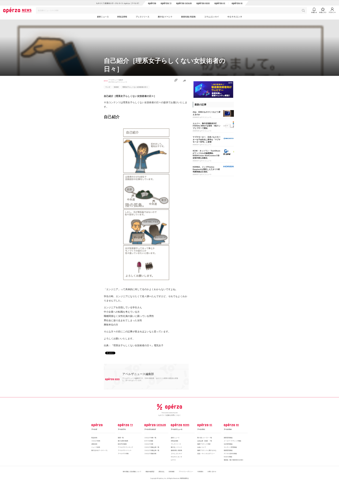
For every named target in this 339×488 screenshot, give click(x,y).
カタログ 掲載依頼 (150, 453)
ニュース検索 (95, 447)
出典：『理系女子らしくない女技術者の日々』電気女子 (133, 345)
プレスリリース (142, 17)
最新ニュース (103, 17)
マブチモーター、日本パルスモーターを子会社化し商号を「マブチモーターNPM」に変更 (206, 139)
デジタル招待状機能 (230, 453)
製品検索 (94, 438)
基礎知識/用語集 (188, 17)
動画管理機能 (228, 450)
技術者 (116, 87)
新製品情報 (122, 17)
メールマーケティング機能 (232, 441)
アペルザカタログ (150, 429)
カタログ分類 (148, 444)
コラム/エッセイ (211, 17)
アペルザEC (201, 429)
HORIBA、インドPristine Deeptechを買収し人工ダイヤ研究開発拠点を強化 (206, 169)
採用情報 (171, 471)
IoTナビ (173, 460)
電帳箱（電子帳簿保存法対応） (234, 460)
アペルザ (94, 429)
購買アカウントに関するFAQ (206, 450)
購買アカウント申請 (203, 444)
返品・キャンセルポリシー (206, 453)
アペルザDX (228, 429)
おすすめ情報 (148, 441)
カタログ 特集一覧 (150, 438)
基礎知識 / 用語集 (176, 450)
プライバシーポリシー (186, 471)
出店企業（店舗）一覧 (204, 441)
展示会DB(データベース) (99, 450)
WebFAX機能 (228, 457)
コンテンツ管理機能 (230, 447)
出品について (201, 447)
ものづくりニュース (121, 82)
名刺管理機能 (228, 444)
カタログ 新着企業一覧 (151, 450)
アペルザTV (122, 429)
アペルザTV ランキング (125, 447)
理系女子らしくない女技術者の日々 (135, 87)
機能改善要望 (150, 471)
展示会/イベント (165, 17)
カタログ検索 (95, 441)
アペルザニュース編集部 (115, 80)
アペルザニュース (176, 429)
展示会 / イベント (176, 447)
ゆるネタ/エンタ (234, 17)
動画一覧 (121, 438)
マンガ (107, 87)
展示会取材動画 (123, 441)
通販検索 (94, 444)
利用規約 (200, 471)
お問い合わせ (212, 471)
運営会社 (161, 471)
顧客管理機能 (228, 438)
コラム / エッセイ (176, 453)
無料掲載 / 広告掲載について (132, 471)
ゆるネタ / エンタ (176, 457)
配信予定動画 (122, 444)
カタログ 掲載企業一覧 (151, 447)
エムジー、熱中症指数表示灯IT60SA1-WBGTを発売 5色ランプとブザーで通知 (206, 125)
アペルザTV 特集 (123, 453)
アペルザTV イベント (124, 450)
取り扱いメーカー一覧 (204, 438)
